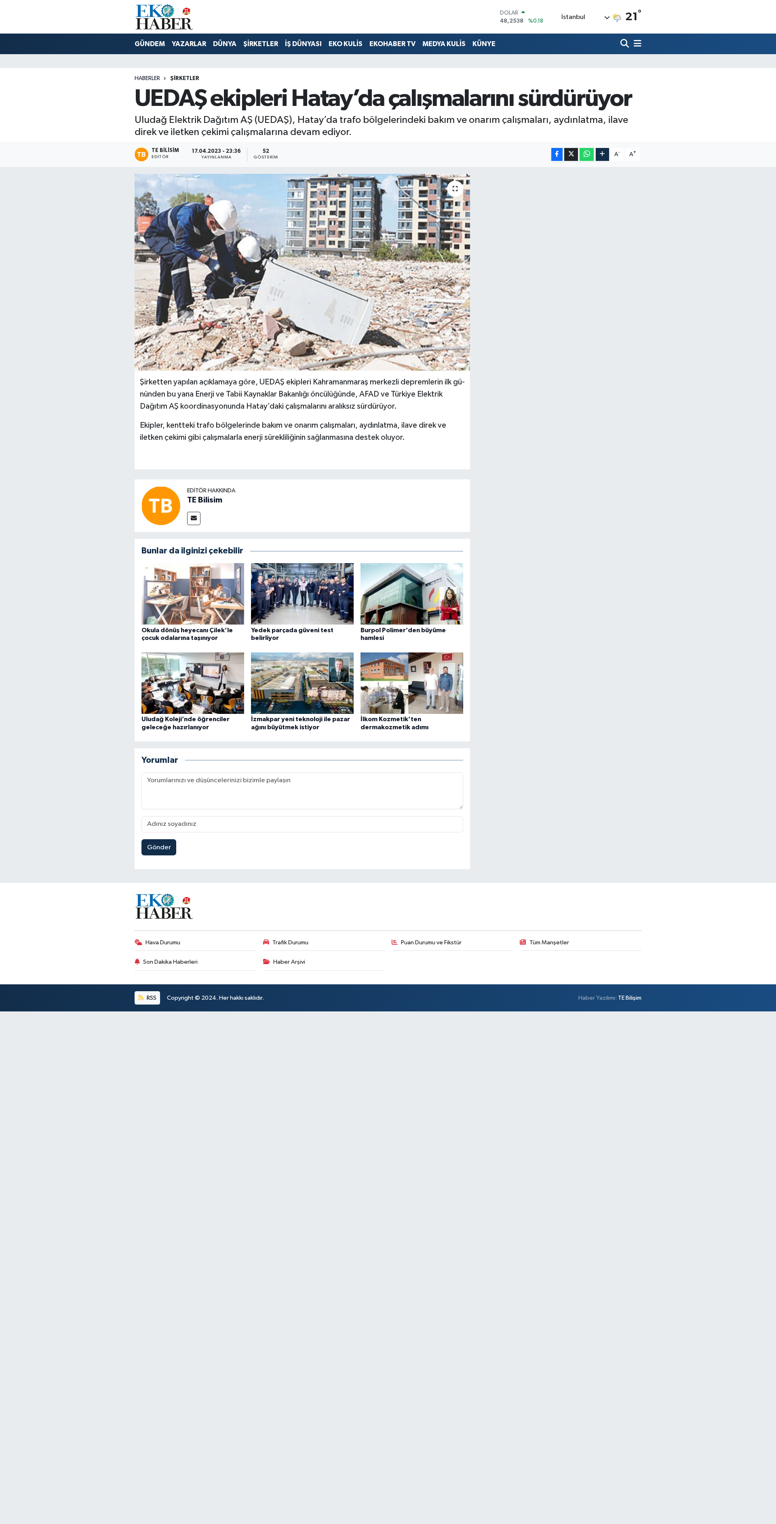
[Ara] (625, 44)
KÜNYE (484, 43)
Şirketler (184, 78)
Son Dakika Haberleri (170, 962)
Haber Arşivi (289, 962)
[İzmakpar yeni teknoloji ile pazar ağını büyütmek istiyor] (302, 683)
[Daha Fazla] (602, 154)
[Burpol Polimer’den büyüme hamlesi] (412, 593)
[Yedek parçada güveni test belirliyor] (302, 593)
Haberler (147, 78)
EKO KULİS (346, 43)
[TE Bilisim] (160, 505)
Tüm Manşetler (549, 942)
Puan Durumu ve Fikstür (431, 942)
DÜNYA (224, 43)
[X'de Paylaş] (571, 154)
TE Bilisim (204, 500)
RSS (151, 998)
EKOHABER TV (392, 43)
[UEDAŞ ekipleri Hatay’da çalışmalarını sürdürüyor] (302, 272)
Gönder (159, 847)
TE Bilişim (629, 998)
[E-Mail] (193, 518)
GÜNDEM (150, 43)
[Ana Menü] (636, 44)
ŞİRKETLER (260, 43)
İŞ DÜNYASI (303, 43)
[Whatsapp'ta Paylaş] (587, 154)
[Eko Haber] (165, 17)
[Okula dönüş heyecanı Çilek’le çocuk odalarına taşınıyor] (192, 593)
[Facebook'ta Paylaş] (557, 154)
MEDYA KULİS (444, 43)
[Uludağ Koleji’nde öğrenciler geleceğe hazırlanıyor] (192, 683)
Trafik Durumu (290, 942)
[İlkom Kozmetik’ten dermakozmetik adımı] (412, 683)
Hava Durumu (163, 942)
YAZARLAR (189, 43)
